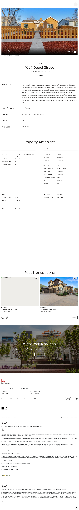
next (9, 51)
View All (74, 317)
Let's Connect (36, 398)
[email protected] (36, 426)
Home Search (36, 4)
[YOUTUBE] (73, 398)
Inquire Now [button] (40, 75)
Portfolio (28, 4)
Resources (46, 4)
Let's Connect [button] (39, 354)
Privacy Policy (74, 417)
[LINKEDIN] (69, 398)
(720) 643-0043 (66, 4)
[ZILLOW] (76, 398)
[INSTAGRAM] (66, 398)
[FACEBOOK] (63, 398)
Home (2, 398)
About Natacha (11, 398)
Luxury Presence (12, 417)
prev (6, 51)
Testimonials (26, 398)
